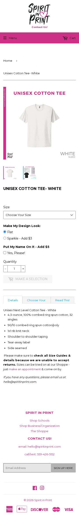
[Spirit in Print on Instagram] (42, 488)
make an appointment (25, 369)
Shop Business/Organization (40, 426)
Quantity (10, 262)
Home (7, 60)
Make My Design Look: (22, 226)
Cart (72, 38)
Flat (10, 232)
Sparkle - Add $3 (19, 238)
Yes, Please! (16, 253)
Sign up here (63, 468)
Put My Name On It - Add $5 (26, 247)
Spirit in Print (43, 500)
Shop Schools (39, 420)
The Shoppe (39, 431)
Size (6, 207)
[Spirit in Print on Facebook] (34, 488)
